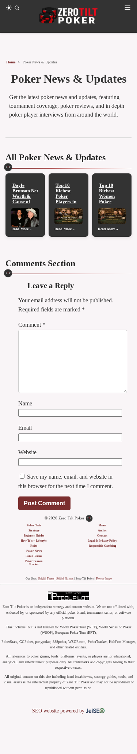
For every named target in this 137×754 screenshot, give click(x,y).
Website (27, 452)
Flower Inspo (104, 578)
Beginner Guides (34, 535)
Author (102, 530)
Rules (33, 545)
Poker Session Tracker (33, 562)
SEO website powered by (59, 711)
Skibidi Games (64, 578)
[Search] (16, 7)
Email (25, 428)
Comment (31, 325)
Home (10, 62)
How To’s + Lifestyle (34, 540)
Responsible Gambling (102, 545)
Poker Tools (34, 525)
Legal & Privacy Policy (102, 540)
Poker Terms (34, 556)
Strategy (33, 530)
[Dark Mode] (8, 7)
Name (25, 403)
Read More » (21, 229)
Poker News (34, 551)
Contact (102, 535)
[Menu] (127, 7)
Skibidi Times (46, 578)
